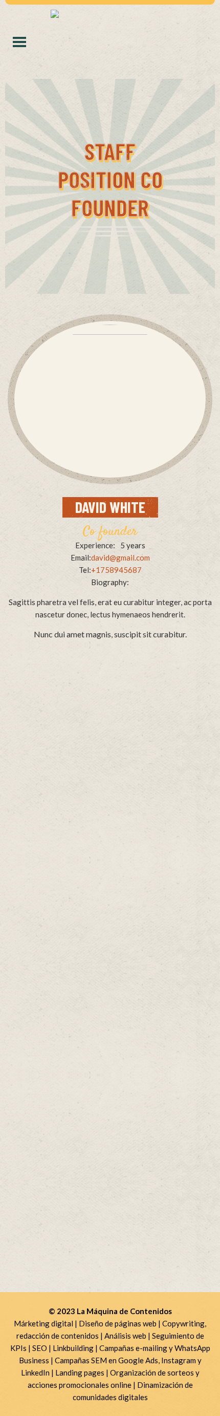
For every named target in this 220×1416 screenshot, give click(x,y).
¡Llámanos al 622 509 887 (110, 754)
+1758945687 (116, 569)
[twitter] (108, 455)
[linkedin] (129, 455)
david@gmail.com (120, 557)
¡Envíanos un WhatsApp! (110, 772)
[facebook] (88, 455)
